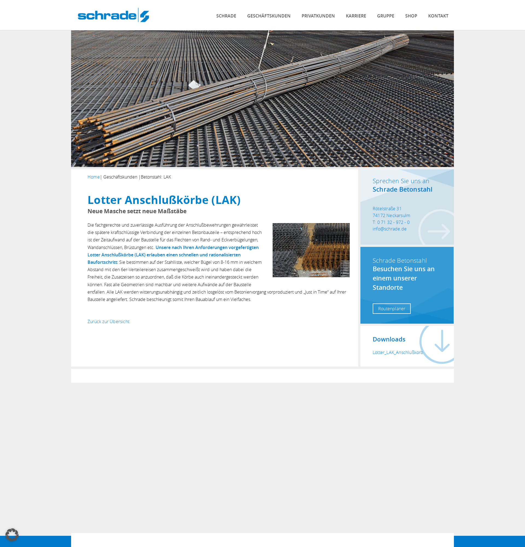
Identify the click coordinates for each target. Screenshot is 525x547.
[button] (12, 535)
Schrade (226, 16)
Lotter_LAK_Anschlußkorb (398, 352)
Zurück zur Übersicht (108, 321)
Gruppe (385, 16)
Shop (411, 16)
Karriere (356, 16)
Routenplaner (391, 309)
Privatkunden (318, 16)
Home (94, 177)
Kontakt (438, 16)
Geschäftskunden (269, 16)
